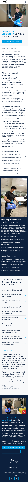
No (16, 478)
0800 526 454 (14, 468)
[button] (23, 392)
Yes (11, 478)
